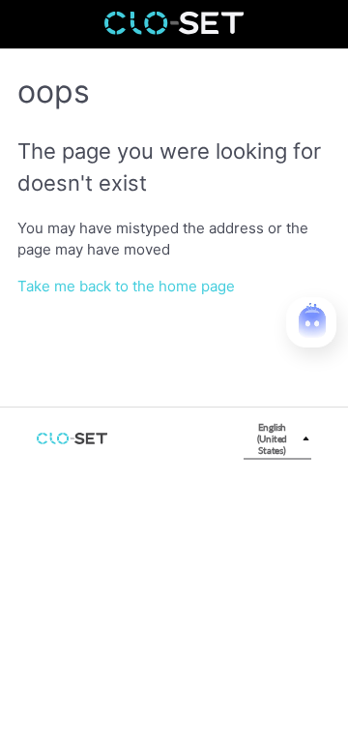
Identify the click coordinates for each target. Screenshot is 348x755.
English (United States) (272, 438)
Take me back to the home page (126, 286)
